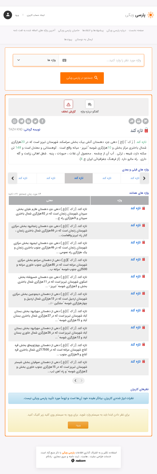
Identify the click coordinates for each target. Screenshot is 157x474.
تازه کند (22, 178)
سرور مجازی (60, 456)
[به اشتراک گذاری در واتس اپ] (14, 121)
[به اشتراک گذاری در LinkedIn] (28, 121)
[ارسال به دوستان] (132, 121)
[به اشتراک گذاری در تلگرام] (21, 121)
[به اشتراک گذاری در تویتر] (35, 121)
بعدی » (75, 381)
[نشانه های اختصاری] (145, 121)
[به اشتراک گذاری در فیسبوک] (42, 121)
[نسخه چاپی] (139, 121)
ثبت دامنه (74, 456)
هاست (84, 456)
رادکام (49, 456)
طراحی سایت (96, 456)
